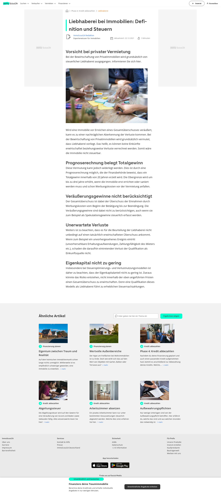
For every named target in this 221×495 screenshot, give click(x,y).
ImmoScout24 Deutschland (68, 447)
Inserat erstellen (174, 445)
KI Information (120, 447)
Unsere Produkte (174, 442)
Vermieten (49, 3)
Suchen (23, 3)
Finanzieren (63, 3)
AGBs (114, 442)
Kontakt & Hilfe (63, 442)
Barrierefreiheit (8, 450)
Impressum (7, 447)
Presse (60, 445)
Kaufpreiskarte (173, 447)
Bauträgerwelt (173, 450)
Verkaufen (35, 3)
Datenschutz (117, 445)
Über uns (6, 442)
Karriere (5, 445)
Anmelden (213, 3)
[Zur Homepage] (10, 3)
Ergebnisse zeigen (171, 316)
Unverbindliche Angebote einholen (142, 487)
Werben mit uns (174, 453)
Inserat (198, 3)
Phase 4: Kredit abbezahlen (83, 11)
